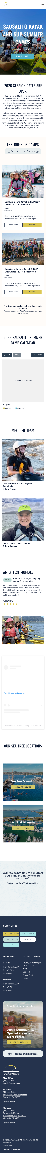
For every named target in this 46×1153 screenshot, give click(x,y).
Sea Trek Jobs (28, 972)
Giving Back (28, 975)
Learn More (13, 224)
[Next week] (9, 355)
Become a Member (19, 1042)
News (25, 978)
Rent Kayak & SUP (28, 933)
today (17, 355)
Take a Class (27, 939)
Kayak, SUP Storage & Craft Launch (32, 964)
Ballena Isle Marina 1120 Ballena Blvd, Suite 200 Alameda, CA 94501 (14, 1115)
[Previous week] (4, 355)
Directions (7, 974)
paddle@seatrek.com (26, 311)
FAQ (25, 969)
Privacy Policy (7, 1145)
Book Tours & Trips (11, 939)
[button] (43, 4)
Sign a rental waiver (11, 933)
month (40, 355)
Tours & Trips (8, 970)
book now (32, 224)
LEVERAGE (16, 1149)
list (34, 355)
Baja (11, 944)
